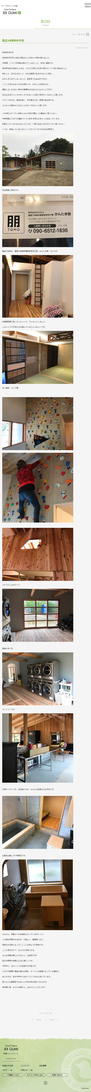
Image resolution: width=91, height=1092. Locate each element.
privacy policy (11, 1058)
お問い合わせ (57, 1075)
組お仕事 (7, 1065)
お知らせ (27, 1070)
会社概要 (42, 1065)
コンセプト (25, 1065)
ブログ (7, 1070)
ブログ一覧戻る (78, 34)
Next (52, 1019)
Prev (38, 1019)
